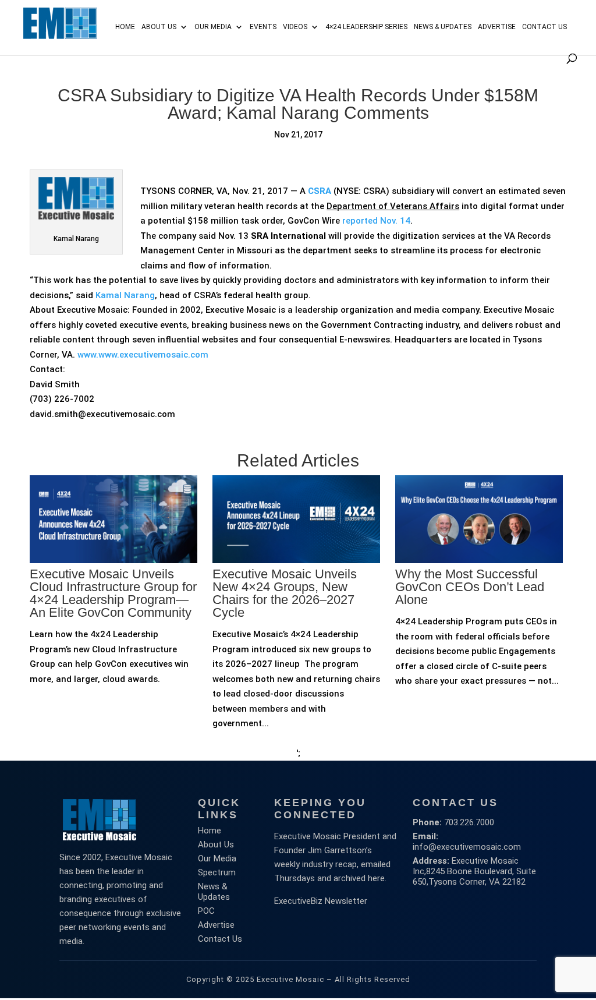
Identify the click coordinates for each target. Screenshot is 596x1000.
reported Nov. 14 (376, 220)
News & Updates (442, 27)
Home (125, 27)
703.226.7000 (469, 822)
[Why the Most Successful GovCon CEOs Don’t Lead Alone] (479, 602)
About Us (158, 27)
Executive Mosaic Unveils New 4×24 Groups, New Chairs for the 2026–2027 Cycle (284, 593)
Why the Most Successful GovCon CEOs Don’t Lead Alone (469, 587)
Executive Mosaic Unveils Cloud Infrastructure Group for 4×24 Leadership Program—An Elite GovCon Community (113, 593)
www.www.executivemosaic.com (142, 354)
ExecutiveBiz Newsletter (320, 901)
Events (263, 27)
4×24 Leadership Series (366, 27)
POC (206, 911)
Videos (295, 27)
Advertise (216, 925)
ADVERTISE (497, 27)
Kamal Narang (125, 295)
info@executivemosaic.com (467, 847)
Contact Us (544, 27)
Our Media (213, 27)
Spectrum (217, 872)
